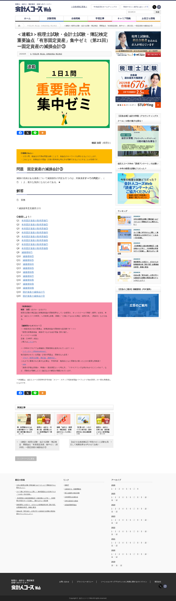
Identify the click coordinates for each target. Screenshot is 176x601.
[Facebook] (20, 133)
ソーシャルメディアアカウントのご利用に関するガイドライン (124, 582)
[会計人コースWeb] (33, 11)
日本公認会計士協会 (71, 501)
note (24, 364)
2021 (113, 539)
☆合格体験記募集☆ (79, 7)
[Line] (35, 133)
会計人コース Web (86, 598)
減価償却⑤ (28, 268)
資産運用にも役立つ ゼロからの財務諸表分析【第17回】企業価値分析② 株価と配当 (146, 264)
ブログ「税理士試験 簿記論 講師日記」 (40, 358)
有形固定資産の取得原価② (35, 224)
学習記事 (100, 18)
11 (112, 500)
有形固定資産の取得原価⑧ (35, 248)
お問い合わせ (64, 582)
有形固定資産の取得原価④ (35, 232)
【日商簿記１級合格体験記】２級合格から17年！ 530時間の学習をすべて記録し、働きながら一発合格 (138, 250)
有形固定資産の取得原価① (35, 220)
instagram (159, 7)
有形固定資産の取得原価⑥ (35, 240)
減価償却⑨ (28, 284)
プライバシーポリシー (85, 582)
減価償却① (27, 252)
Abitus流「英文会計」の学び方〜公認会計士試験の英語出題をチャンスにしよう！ (146, 277)
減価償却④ (28, 264)
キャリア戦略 (124, 18)
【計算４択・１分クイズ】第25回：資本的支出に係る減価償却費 (84, 430)
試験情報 (51, 18)
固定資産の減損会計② (34, 296)
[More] (42, 133)
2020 (113, 550)
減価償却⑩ (28, 288)
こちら (30, 342)
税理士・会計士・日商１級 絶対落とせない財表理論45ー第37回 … (44, 430)
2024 (113, 505)
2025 (113, 494)
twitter (154, 7)
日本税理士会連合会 (71, 497)
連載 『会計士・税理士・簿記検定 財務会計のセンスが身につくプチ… (64, 430)
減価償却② (28, 256)
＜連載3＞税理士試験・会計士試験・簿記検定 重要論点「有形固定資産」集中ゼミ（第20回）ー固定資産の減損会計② (38, 444)
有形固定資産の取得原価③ (35, 228)
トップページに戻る (26, 459)
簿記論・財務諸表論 (47, 54)
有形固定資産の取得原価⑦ (35, 244)
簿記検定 (59, 54)
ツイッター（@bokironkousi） (35, 351)
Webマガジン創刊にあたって (135, 7)
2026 (113, 485)
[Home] (19, 25)
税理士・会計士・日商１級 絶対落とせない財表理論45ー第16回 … (102, 430)
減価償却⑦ (28, 276)
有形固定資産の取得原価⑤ (35, 236)
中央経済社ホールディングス (105, 7)
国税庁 (66, 485)
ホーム (27, 18)
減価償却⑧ (28, 280)
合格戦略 (75, 18)
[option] (138, 44)
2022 (113, 528)
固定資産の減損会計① (34, 292)
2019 (113, 562)
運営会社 (158, 582)
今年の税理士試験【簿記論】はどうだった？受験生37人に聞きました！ (146, 221)
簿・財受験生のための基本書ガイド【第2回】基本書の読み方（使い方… (25, 430)
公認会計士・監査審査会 (72, 489)
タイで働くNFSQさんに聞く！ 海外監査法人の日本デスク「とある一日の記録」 (146, 235)
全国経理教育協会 (70, 505)
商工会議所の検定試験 (72, 493)
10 (145, 497)
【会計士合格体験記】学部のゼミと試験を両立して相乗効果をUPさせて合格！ (89, 443)
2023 (113, 516)
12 (116, 500)
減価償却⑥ (28, 272)
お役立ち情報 (148, 18)
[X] (27, 133)
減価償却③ (28, 260)
